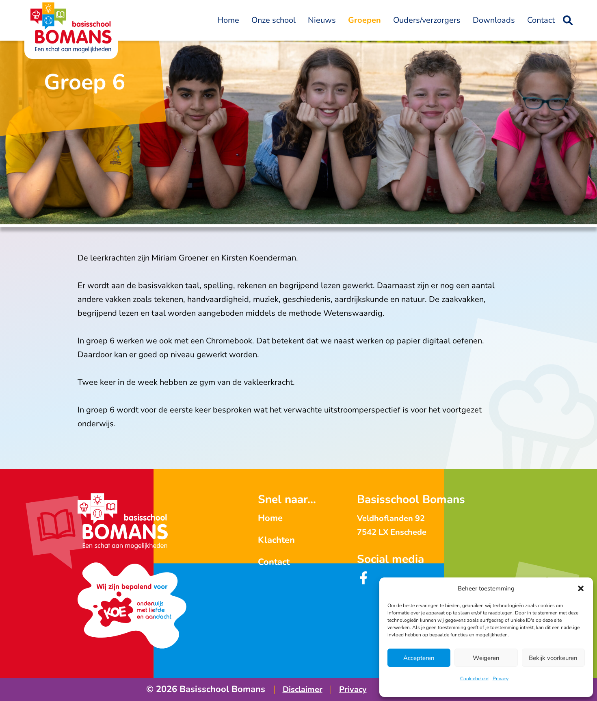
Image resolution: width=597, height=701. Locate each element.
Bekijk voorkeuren (553, 658)
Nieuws (322, 20)
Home (228, 20)
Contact (541, 20)
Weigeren (486, 658)
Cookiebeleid (474, 678)
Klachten (276, 540)
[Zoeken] (568, 20)
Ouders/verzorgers (427, 20)
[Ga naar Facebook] (363, 581)
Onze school (273, 20)
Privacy (500, 678)
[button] (581, 588)
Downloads (494, 20)
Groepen (364, 20)
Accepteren (419, 658)
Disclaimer (302, 689)
